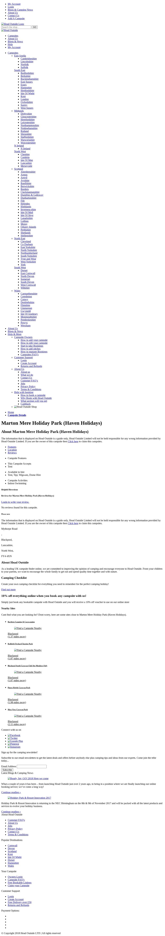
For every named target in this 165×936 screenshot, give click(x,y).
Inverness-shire (28, 209)
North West (20, 151)
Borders (25, 189)
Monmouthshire (29, 316)
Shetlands (25, 232)
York (23, 264)
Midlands (19, 110)
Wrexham (25, 325)
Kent (23, 96)
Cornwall (12, 845)
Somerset (25, 279)
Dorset (24, 270)
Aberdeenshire (28, 171)
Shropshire (26, 134)
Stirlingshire (27, 235)
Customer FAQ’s (29, 380)
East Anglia (20, 55)
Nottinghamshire (29, 128)
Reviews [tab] (12, 452)
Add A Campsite (16, 18)
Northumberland (29, 253)
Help (10, 44)
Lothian (25, 221)
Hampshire (26, 87)
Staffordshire (27, 137)
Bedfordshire (27, 73)
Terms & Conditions (31, 389)
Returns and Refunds (31, 366)
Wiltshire (25, 287)
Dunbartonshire (28, 197)
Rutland (25, 131)
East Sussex (27, 81)
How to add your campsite (34, 340)
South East (19, 70)
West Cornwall (28, 285)
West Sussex (27, 108)
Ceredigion (26, 296)
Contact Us (13, 15)
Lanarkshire (27, 218)
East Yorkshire (28, 247)
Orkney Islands (28, 226)
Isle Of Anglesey (29, 314)
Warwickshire (28, 139)
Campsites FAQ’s (30, 354)
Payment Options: (10, 910)
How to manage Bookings (34, 351)
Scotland (18, 168)
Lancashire (26, 163)
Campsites (13, 35)
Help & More (14, 334)
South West (20, 267)
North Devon (27, 276)
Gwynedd (26, 311)
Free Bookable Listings (19, 882)
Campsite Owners (23, 337)
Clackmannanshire (30, 192)
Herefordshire (28, 119)
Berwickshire (27, 186)
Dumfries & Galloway (32, 195)
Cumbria (25, 157)
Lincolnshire (27, 61)
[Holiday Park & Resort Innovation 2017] (82, 797)
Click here (73, 441)
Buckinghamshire (30, 79)
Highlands (26, 206)
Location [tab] (12, 449)
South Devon (27, 282)
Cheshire (25, 154)
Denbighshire (27, 302)
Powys (24, 322)
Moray (24, 224)
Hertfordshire (27, 90)
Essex (24, 84)
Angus (24, 174)
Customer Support (23, 357)
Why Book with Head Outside (36, 398)
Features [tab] (12, 447)
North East (19, 238)
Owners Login (15, 876)
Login (11, 6)
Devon (11, 848)
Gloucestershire (28, 116)
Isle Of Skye (27, 215)
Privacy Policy (28, 386)
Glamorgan (26, 308)
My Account (14, 4)
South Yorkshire (29, 256)
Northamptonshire (30, 125)
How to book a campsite (33, 395)
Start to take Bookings (32, 345)
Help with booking (23, 392)
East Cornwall (28, 273)
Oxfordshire (27, 102)
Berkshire (25, 76)
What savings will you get (34, 401)
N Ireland (19, 145)
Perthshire (26, 229)
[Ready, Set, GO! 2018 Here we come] (82, 778)
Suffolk (24, 67)
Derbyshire (26, 113)
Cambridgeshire (29, 58)
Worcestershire (28, 142)
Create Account (28, 363)
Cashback (26, 403)
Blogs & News (15, 41)
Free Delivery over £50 (19, 902)
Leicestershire (28, 122)
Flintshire (25, 305)
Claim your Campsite (18, 885)
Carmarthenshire (29, 293)
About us (25, 372)
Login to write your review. (15, 502)
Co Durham (27, 244)
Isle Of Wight (27, 93)
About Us (13, 12)
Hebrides (25, 203)
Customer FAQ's (16, 820)
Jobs (23, 383)
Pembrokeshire (28, 319)
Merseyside (26, 166)
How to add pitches (30, 348)
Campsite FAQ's (16, 879)
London (25, 99)
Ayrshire (25, 180)
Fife (23, 200)
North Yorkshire (29, 250)
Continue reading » (11, 792)
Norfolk (25, 64)
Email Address (9, 766)
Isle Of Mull (27, 212)
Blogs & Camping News (20, 9)
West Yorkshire (28, 261)
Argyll (24, 177)
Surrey (24, 105)
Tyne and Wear (28, 258)
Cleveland (26, 241)
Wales (17, 290)
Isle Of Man (27, 160)
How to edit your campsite (34, 343)
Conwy (24, 299)
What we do (27, 374)
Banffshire (26, 183)
